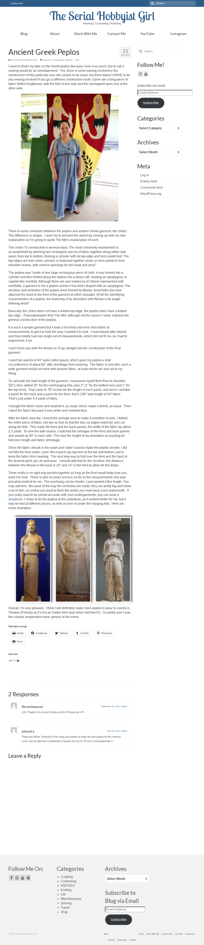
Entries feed (148, 181)
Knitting (66, 890)
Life (63, 894)
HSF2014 (68, 885)
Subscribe (151, 103)
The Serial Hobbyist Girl (102, 15)
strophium (15, 499)
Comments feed (151, 187)
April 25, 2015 (113, 731)
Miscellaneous (71, 898)
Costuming (58, 60)
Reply (124, 706)
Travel (65, 907)
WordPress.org (150, 193)
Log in (144, 175)
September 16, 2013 (110, 706)
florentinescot (32, 706)
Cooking (67, 876)
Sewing (68, 60)
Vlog (64, 912)
